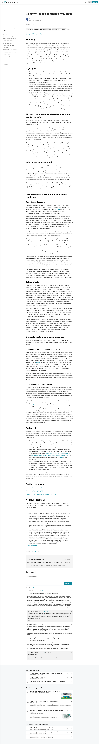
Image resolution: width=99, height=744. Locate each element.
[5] (50, 228)
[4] (42, 139)
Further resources (7, 60)
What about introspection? (9, 40)
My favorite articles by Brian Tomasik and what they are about (46, 673)
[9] (67, 446)
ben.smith (68, 565)
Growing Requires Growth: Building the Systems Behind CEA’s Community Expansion (52, 732)
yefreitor (31, 590)
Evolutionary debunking (9, 45)
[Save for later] (66, 25)
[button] (27, 591)
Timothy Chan (32, 18)
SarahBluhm (36, 729)
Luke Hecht (32, 713)
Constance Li (42, 737)
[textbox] (49, 578)
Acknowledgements (7, 61)
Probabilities (5, 58)
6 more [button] (68, 29)
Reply (28, 608)
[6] (47, 304)
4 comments (5, 64)
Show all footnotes (32, 545)
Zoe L (38, 737)
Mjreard (31, 729)
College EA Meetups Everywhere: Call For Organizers (44, 727)
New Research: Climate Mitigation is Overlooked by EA (44, 691)
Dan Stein (32, 692)
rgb (30, 624)
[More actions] (72, 25)
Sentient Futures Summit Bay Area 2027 (40, 736)
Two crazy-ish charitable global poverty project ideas (44, 701)
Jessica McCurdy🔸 (34, 733)
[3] (40, 137)
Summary (5, 32)
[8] (33, 379)
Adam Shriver (67, 562)
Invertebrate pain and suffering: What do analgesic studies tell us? (47, 681)
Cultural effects (7, 47)
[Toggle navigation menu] (2, 2)
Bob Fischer (67, 559)
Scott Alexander (42, 729)
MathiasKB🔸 (32, 702)
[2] (38, 124)
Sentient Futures (33, 737)
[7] (59, 319)
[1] (41, 73)
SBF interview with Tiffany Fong (38, 677)
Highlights (5, 34)
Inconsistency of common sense (11, 56)
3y (34, 590)
